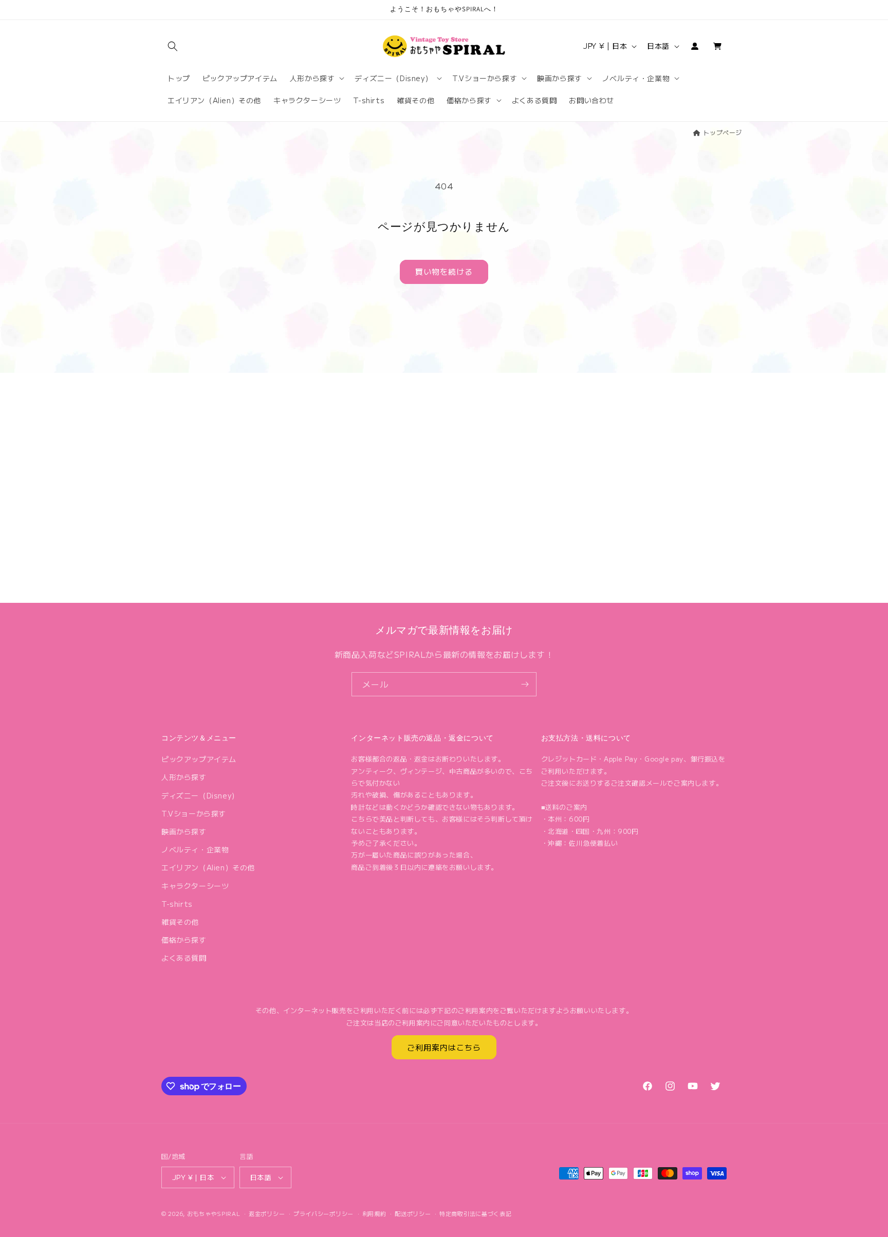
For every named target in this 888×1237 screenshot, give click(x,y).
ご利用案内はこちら (444, 1047)
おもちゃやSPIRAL (213, 1213)
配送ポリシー (413, 1213)
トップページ (722, 132)
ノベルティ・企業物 (195, 849)
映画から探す (184, 831)
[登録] (524, 684)
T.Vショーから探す (193, 813)
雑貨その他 (180, 922)
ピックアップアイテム (198, 759)
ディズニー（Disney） (200, 795)
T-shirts (177, 904)
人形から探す (184, 777)
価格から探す (184, 940)
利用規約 (374, 1213)
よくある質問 (184, 958)
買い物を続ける (444, 271)
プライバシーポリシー (323, 1213)
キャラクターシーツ (195, 886)
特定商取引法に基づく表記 (475, 1213)
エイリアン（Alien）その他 (208, 867)
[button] (172, 46)
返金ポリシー (267, 1213)
